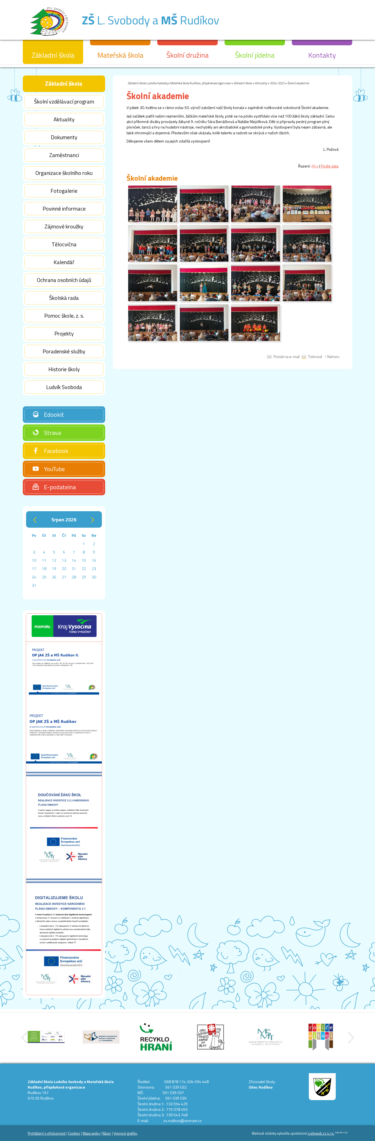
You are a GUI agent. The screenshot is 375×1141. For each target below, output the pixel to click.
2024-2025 (277, 83)
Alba (314, 166)
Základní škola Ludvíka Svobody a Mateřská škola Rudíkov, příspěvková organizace (179, 83)
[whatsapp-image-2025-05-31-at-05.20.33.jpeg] (204, 340)
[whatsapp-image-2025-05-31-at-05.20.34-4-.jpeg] (152, 260)
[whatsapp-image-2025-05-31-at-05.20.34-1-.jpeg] (152, 300)
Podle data (329, 166)
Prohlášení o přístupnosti (47, 1133)
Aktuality (261, 83)
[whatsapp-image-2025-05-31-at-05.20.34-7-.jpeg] (255, 260)
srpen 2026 (63, 519)
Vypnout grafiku (125, 1133)
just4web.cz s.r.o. (321, 1133)
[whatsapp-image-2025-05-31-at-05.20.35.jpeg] (255, 221)
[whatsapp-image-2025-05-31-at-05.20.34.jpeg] (204, 221)
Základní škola (243, 83)
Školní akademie (298, 83)
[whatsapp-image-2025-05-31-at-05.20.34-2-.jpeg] (204, 300)
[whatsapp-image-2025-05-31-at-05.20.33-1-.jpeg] (255, 340)
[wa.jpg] (307, 221)
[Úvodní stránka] (49, 38)
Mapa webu (91, 1133)
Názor (106, 1133)
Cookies (74, 1133)
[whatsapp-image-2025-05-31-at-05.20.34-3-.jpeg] (255, 300)
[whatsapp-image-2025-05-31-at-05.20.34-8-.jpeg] (307, 260)
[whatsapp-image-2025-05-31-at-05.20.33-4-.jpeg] (152, 340)
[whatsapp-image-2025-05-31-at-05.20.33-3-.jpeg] (307, 300)
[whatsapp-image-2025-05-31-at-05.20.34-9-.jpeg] (152, 221)
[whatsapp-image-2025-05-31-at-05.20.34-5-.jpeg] (204, 260)
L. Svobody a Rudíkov (150, 20)
